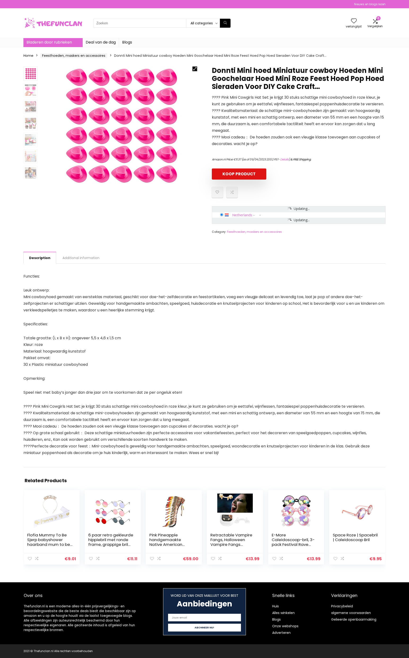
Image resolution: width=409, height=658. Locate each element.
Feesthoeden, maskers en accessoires (73, 55)
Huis (275, 606)
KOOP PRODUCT (239, 174)
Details (284, 159)
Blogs (127, 42)
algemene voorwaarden (351, 612)
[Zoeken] (225, 23)
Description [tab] (39, 258)
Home (28, 55)
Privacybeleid (342, 606)
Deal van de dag (101, 42)
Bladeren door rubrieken (49, 42)
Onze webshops (285, 626)
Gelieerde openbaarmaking (353, 619)
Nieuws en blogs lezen (370, 4)
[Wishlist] (354, 21)
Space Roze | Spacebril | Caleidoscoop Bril (355, 537)
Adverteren (281, 632)
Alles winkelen (283, 612)
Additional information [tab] (80, 258)
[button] (194, 68)
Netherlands (242, 214)
